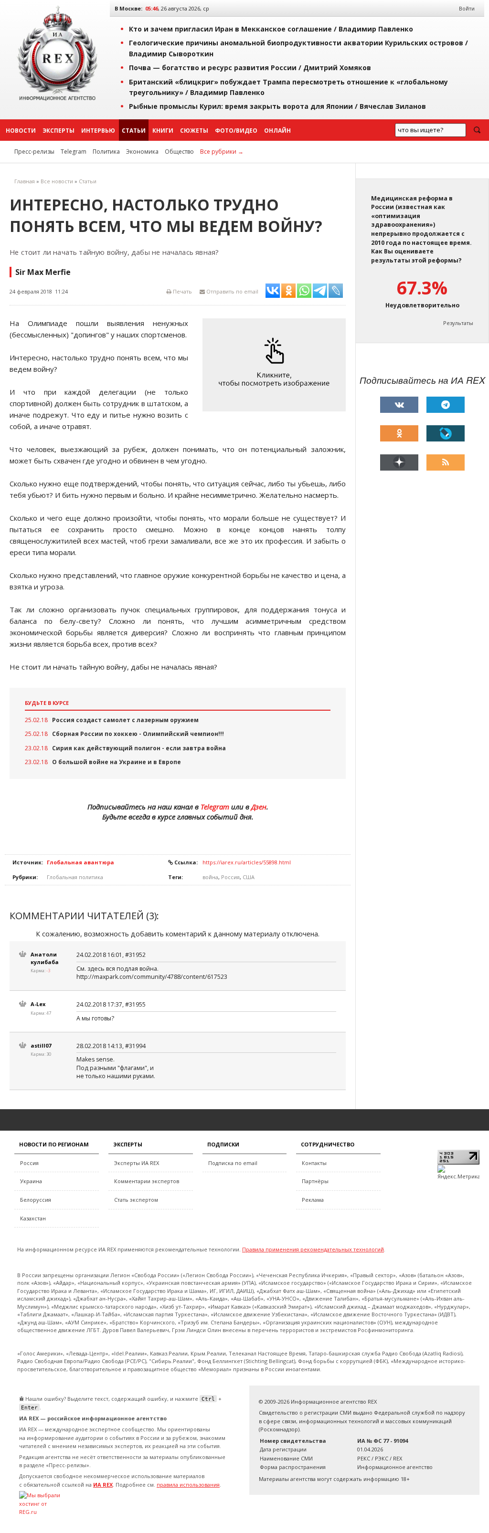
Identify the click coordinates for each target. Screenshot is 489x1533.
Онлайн (277, 130)
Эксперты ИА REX (136, 1162)
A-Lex (38, 1004)
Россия (230, 877)
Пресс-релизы (34, 151)
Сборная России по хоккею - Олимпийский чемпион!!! (138, 734)
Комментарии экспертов (146, 1181)
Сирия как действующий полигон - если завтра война (139, 748)
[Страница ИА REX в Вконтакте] (399, 405)
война (210, 877)
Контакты (314, 1162)
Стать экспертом (136, 1199)
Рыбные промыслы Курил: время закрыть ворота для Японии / (277, 106)
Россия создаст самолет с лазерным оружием (125, 720)
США (249, 877)
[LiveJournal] (445, 433)
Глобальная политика (75, 877)
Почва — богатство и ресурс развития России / (250, 67)
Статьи (134, 130)
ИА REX (103, 1484)
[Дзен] (399, 462)
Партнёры (315, 1181)
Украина (31, 1181)
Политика (106, 151)
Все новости (57, 181)
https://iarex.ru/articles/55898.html (246, 862)
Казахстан (33, 1218)
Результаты (458, 322)
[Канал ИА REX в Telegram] (445, 405)
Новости (21, 130)
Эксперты (58, 130)
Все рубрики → (222, 151)
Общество (179, 151)
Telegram (73, 151)
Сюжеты (194, 130)
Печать (181, 291)
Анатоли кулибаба (45, 958)
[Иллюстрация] (276, 364)
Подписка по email (232, 1162)
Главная (24, 181)
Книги (162, 130)
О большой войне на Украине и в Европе (116, 762)
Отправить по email (231, 291)
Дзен (258, 806)
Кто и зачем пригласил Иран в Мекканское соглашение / (271, 28)
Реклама (313, 1199)
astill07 (41, 1045)
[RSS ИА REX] (445, 462)
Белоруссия (35, 1199)
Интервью (98, 130)
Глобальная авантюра (80, 862)
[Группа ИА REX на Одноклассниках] (399, 433)
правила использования (188, 1484)
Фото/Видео (236, 130)
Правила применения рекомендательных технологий (313, 1249)
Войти (467, 8)
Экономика (142, 151)
